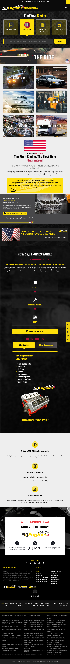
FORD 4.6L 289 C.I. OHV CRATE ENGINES (34, 633)
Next (68, 62)
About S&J (38, 573)
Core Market (54, 581)
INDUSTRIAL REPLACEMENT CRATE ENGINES (58, 628)
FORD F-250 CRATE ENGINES (54, 654)
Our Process (54, 575)
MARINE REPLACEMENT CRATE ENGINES (12, 654)
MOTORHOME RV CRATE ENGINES (55, 622)
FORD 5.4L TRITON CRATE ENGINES (55, 641)
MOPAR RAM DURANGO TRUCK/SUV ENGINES (35, 628)
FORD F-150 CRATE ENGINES (54, 648)
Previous (2, 62)
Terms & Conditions (17, 661)
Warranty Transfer (41, 581)
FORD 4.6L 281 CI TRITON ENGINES (33, 639)
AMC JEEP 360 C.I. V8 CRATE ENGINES (11, 635)
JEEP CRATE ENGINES (29, 646)
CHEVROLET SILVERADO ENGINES (55, 652)
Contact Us (54, 583)
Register (63, 604)
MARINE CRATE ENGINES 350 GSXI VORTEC (12, 615)
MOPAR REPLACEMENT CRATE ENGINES (11, 630)
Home (37, 571)
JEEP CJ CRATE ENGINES (53, 643)
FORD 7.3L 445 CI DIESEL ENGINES (55, 637)
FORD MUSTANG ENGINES (8, 633)
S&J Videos (39, 575)
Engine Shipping (55, 579)
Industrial (51, 102)
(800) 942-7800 (35, 548)
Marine (18, 102)
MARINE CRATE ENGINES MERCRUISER (56, 624)
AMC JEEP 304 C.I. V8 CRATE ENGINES (33, 635)
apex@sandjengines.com (52, 548)
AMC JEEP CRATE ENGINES (53, 635)
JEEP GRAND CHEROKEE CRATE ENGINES (57, 646)
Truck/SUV (19, 78)
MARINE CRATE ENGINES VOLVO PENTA (33, 624)
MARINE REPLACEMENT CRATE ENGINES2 (57, 615)
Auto (51, 78)
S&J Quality (20, 604)
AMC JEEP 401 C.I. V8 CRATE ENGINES (56, 620)
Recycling (54, 577)
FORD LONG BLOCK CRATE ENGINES (11, 620)
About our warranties (42, 577)
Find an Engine (36, 331)
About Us (7, 604)
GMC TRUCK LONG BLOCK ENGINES (10, 648)
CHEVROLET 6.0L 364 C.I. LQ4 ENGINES (34, 637)
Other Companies (46, 345)
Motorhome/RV (51, 126)
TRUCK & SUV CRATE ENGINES (9, 637)
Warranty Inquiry (56, 571)
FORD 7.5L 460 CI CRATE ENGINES (10, 628)
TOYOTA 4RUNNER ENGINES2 (9, 617)
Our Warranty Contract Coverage (16, 213)
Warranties (13, 603)
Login (54, 603)
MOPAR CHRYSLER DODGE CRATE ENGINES (34, 620)
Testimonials (54, 573)
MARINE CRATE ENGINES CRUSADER (33, 626)
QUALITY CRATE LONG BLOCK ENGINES (33, 622)
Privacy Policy (26, 661)
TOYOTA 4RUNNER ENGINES (9, 650)
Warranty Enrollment (42, 579)
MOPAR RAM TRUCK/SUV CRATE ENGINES (57, 650)
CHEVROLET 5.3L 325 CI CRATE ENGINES (34, 630)
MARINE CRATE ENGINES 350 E (32, 615)
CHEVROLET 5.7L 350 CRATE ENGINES (56, 639)
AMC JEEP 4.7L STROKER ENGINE (55, 644)
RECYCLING (27, 648)
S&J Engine (23, 345)
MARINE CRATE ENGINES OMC (54, 626)
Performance (19, 126)
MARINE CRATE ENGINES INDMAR (10, 626)
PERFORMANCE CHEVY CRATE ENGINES (34, 617)
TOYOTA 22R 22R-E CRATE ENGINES (33, 654)
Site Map (39, 567)
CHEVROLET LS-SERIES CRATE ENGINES (34, 644)
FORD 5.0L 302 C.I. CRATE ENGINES (55, 633)
